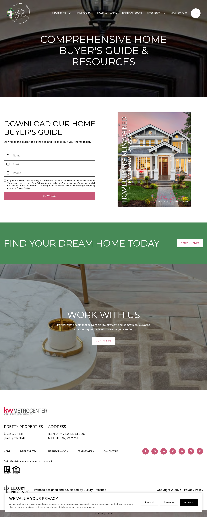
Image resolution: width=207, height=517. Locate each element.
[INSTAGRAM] (154, 451)
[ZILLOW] (200, 451)
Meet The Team (29, 451)
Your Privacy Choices (103, 513)
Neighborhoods (132, 13)
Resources (153, 13)
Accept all (189, 502)
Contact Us (111, 451)
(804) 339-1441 (179, 13)
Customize (169, 502)
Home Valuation (107, 13)
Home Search (84, 13)
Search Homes (190, 243)
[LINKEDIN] (163, 451)
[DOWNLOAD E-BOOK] (49, 196)
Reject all (149, 502)
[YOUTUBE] (182, 451)
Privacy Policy (23, 188)
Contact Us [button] (103, 340)
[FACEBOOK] (145, 451)
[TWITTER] (172, 451)
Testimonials (85, 451)
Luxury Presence (95, 489)
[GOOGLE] (191, 451)
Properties (59, 13)
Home (7, 451)
